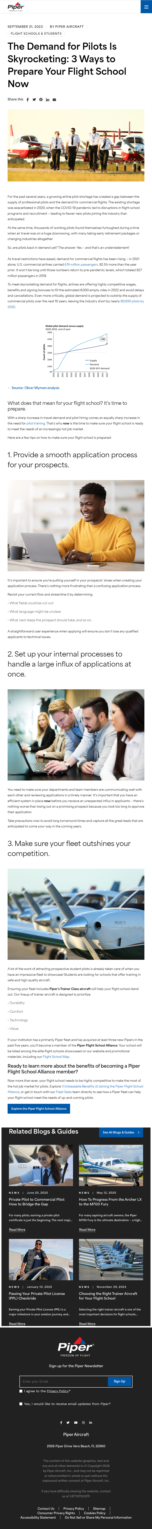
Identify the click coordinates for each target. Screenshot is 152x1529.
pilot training (36, 423)
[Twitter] (34, 100)
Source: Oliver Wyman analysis (35, 388)
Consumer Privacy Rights (56, 1513)
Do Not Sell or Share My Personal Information (98, 1517)
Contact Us (46, 1508)
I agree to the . (47, 1391)
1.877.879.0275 (80, 1496)
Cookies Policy (94, 1513)
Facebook (61, 1422)
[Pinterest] (41, 100)
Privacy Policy (57, 1391)
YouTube (75, 1422)
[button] (39, 1109)
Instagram (83, 1422)
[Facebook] (27, 100)
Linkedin (91, 1422)
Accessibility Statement (38, 1517)
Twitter (68, 1422)
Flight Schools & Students (36, 34)
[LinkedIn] (47, 100)
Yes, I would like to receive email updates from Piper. (67, 1404)
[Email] (54, 100)
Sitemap (99, 1508)
